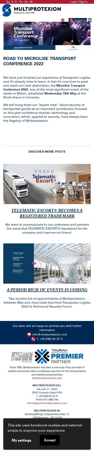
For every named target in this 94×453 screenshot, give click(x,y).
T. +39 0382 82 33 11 (50, 339)
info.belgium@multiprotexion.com (47, 403)
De (26, 1)
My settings (21, 440)
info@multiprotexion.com (49, 334)
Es (21, 1)
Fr (16, 1)
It (12, 1)
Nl (31, 1)
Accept (50, 440)
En (8, 1)
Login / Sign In (78, 1)
